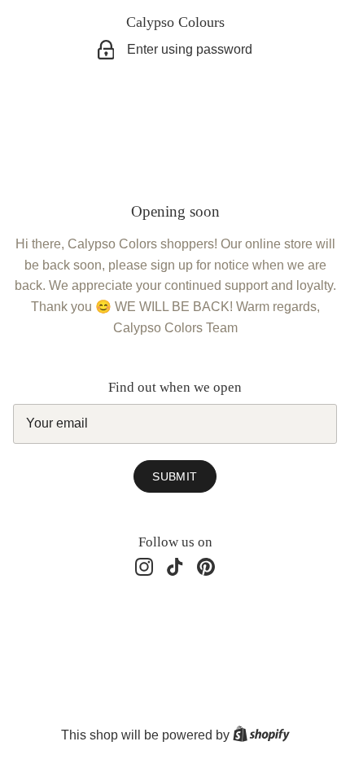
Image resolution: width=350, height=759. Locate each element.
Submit (175, 476)
